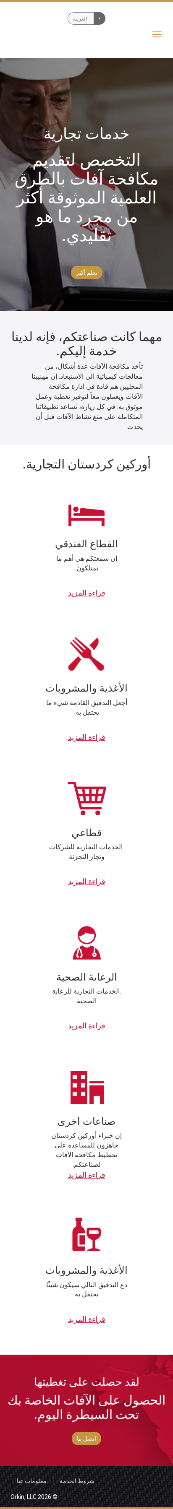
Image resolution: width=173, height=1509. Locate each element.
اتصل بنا (86, 1438)
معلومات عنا (32, 1481)
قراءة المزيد (86, 592)
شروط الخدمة (77, 1481)
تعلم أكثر (86, 272)
